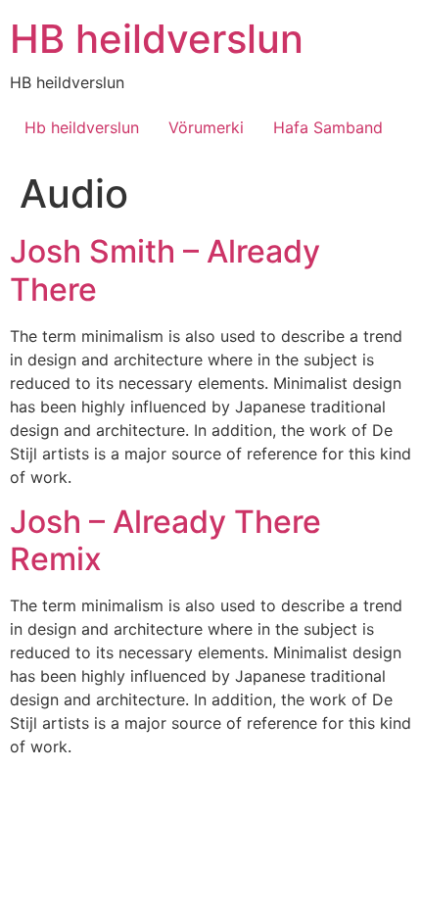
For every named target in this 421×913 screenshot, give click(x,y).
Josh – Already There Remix (165, 540)
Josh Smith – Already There (165, 270)
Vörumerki (206, 127)
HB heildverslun (157, 39)
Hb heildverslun (81, 127)
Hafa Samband (328, 127)
